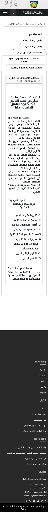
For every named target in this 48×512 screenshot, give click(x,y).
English (43, 392)
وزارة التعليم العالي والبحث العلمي (32, 447)
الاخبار (44, 409)
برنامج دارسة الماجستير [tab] (32, 40)
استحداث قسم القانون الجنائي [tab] (29, 52)
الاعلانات (42, 376)
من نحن (43, 387)
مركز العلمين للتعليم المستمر (34, 431)
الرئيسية (43, 24)
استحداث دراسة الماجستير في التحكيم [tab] (26, 68)
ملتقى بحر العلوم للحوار (36, 464)
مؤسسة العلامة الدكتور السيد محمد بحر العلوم (26, 453)
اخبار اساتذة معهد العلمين (35, 425)
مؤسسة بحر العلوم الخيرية (35, 458)
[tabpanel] (24, 183)
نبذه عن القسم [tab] (35, 34)
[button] (5, 13)
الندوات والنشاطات (38, 414)
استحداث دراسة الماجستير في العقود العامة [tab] (24, 60)
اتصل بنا (43, 381)
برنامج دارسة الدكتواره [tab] (33, 46)
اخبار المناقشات (39, 420)
